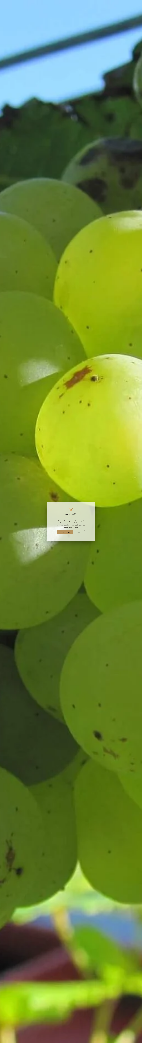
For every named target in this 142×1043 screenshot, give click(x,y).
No (79, 532)
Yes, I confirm (65, 532)
